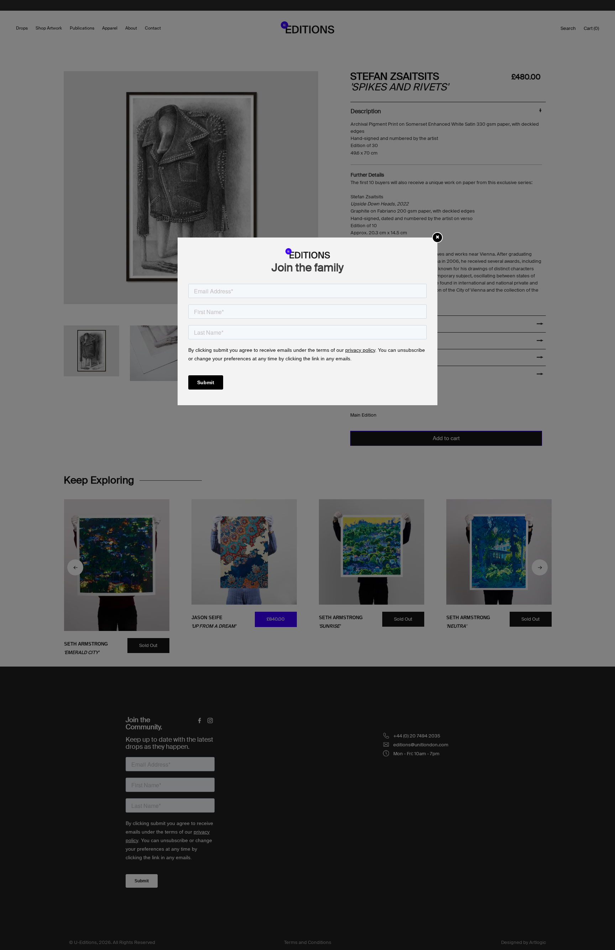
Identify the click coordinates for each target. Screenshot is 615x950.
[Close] (437, 237)
